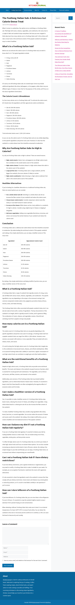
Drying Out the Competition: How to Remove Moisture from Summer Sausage (63, 50)
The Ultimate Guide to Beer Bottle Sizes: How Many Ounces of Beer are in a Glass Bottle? (63, 67)
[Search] (70, 18)
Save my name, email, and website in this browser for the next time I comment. (25, 560)
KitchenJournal (7, 580)
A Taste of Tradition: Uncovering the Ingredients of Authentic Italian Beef (63, 33)
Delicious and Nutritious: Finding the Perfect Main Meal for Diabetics (64, 42)
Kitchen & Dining (28, 10)
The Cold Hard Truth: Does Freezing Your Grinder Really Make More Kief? (62, 59)
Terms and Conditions (64, 10)
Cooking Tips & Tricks (16, 10)
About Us (37, 10)
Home (7, 10)
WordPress (48, 602)
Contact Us (44, 10)
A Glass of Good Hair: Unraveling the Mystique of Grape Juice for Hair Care (64, 76)
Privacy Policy (53, 10)
